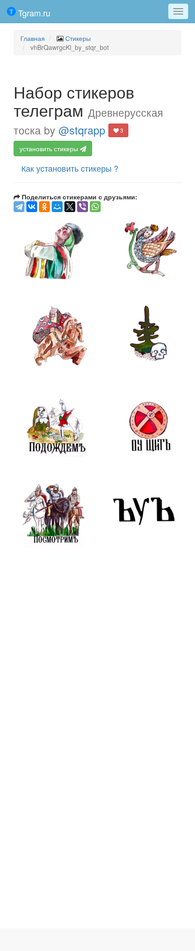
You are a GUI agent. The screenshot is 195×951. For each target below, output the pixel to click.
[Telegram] (19, 206)
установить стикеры (50, 148)
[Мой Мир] (57, 206)
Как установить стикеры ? (69, 168)
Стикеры (78, 38)
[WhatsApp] (95, 206)
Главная (32, 38)
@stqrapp (81, 130)
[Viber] (82, 206)
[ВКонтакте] (31, 206)
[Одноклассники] (44, 206)
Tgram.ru (33, 13)
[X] (69, 206)
